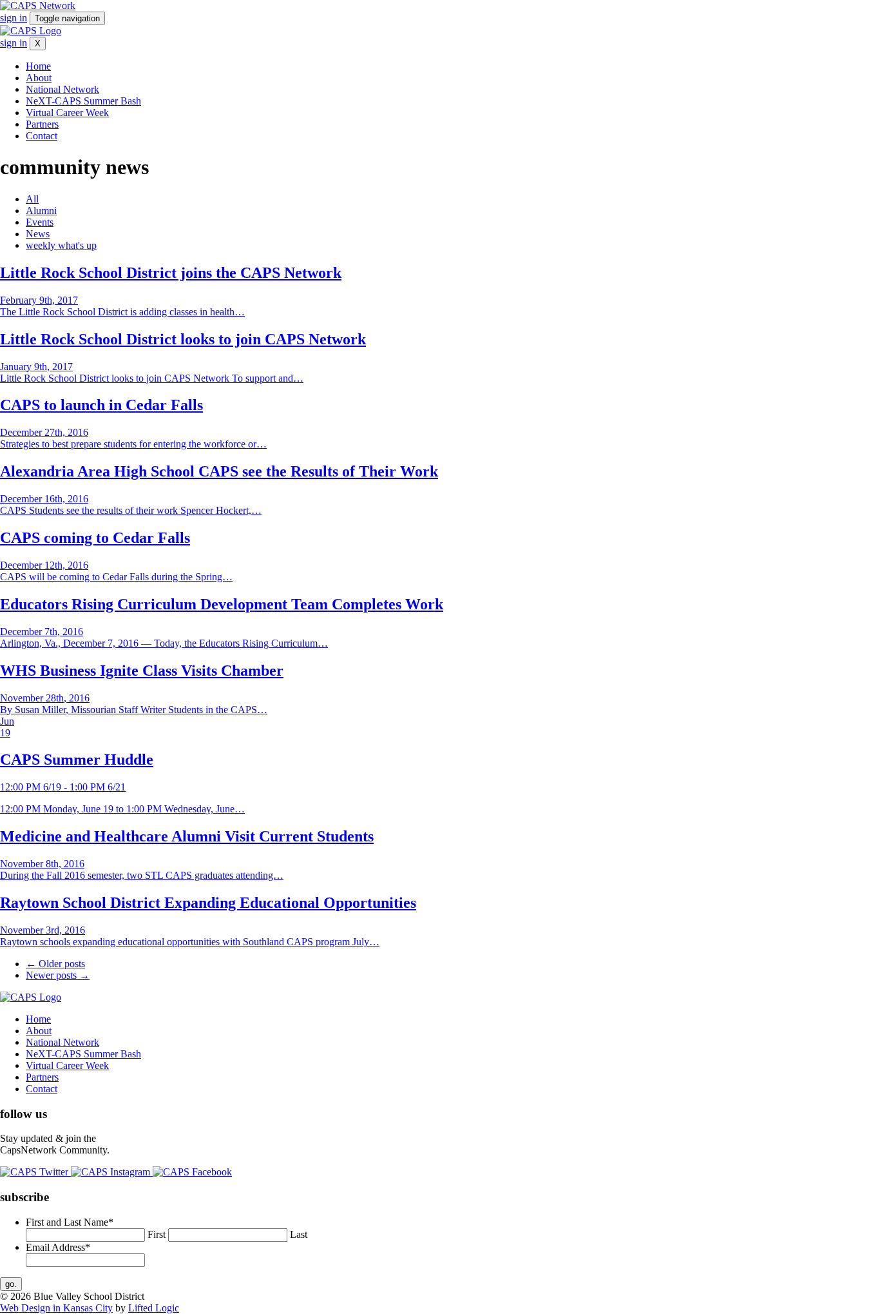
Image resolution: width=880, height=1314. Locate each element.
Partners (42, 124)
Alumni (41, 210)
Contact (41, 135)
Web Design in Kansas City (56, 1307)
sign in (13, 17)
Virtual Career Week (67, 112)
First (157, 1234)
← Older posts (55, 963)
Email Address (58, 1247)
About (39, 77)
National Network (62, 89)
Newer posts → (58, 975)
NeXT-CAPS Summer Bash (83, 100)
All (32, 198)
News (38, 233)
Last (298, 1234)
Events (39, 222)
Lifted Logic (153, 1307)
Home (38, 66)
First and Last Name (69, 1222)
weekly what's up (61, 245)
